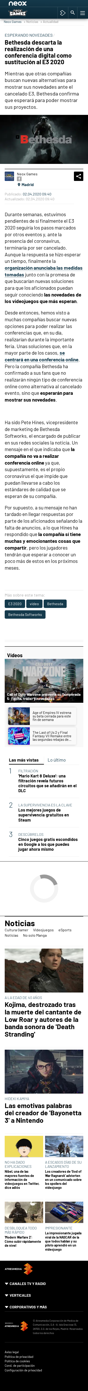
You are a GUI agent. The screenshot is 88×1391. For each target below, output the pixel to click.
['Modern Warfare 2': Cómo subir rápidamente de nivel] (24, 1213)
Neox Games (13, 22)
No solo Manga (35, 935)
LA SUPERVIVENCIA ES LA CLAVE (45, 805)
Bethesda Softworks (25, 614)
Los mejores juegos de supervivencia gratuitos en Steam (43, 815)
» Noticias (31, 22)
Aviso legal (12, 1352)
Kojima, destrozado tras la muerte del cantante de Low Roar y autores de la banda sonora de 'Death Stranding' (43, 1019)
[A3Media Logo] (19, 1273)
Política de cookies (17, 1361)
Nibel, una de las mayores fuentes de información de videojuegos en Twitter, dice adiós (22, 1179)
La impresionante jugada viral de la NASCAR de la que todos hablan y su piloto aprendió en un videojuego (63, 1241)
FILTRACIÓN (28, 771)
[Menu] (82, 12)
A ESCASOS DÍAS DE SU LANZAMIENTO (63, 1164)
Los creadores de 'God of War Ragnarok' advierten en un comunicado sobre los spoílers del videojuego (63, 1179)
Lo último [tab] (57, 760)
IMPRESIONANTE (59, 1228)
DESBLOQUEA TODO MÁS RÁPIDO (21, 1230)
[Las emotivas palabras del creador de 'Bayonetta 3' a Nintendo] (44, 1072)
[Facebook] (19, 179)
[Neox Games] (22, 12)
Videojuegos (43, 930)
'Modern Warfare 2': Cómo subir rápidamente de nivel (23, 1241)
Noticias (20, 923)
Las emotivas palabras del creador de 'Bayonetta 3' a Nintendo (43, 1113)
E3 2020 (15, 603)
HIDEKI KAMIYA (17, 1098)
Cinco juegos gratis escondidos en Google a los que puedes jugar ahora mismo (48, 844)
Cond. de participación (20, 1365)
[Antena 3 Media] (16, 1326)
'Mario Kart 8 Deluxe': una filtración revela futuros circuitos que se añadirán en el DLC (47, 783)
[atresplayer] (62, 13)
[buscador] (72, 13)
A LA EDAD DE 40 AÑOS (23, 997)
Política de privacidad (19, 1357)
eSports (65, 930)
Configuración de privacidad (23, 1370)
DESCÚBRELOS (30, 834)
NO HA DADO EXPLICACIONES (18, 1164)
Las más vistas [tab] (24, 760)
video (34, 603)
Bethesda (55, 603)
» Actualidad (49, 22)
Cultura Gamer (16, 930)
